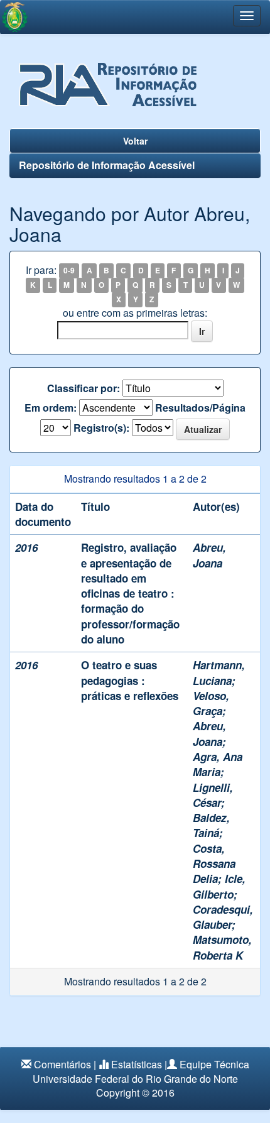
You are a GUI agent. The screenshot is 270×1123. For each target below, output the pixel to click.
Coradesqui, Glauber (223, 917)
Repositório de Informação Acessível (107, 165)
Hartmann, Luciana (219, 672)
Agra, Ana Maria (217, 764)
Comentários (62, 1064)
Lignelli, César (213, 795)
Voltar (135, 140)
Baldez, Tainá (211, 825)
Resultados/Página (200, 408)
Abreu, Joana (209, 555)
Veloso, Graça (211, 703)
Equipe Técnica (214, 1064)
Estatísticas (136, 1064)
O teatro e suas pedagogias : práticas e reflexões (129, 680)
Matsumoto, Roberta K (222, 947)
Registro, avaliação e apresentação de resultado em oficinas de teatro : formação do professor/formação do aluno (130, 593)
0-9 (69, 271)
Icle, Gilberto (219, 886)
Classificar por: (83, 388)
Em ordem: (50, 408)
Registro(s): (101, 428)
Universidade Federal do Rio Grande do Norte (135, 1078)
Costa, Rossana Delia (214, 864)
